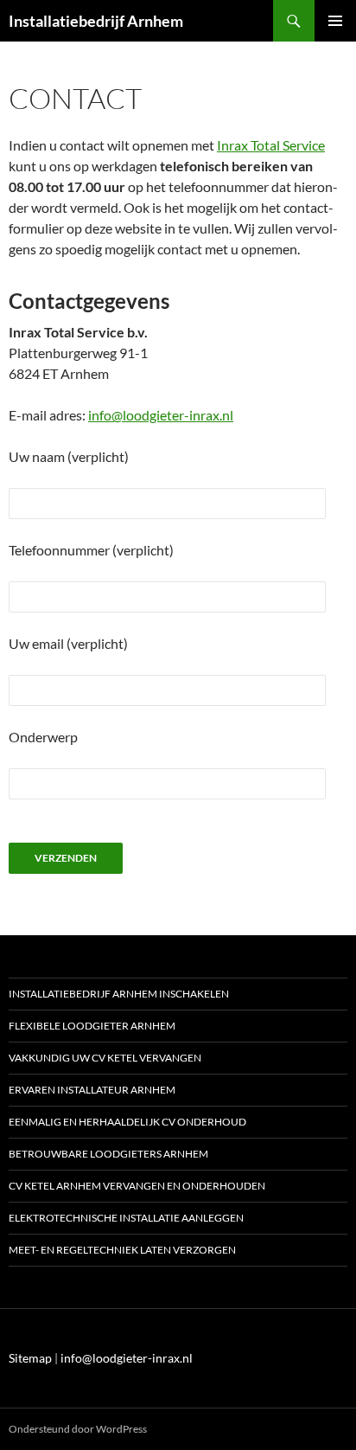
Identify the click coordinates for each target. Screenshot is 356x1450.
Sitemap (30, 1358)
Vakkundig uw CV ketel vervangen (105, 1057)
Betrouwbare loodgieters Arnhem (108, 1153)
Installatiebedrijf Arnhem (96, 20)
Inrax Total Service (271, 145)
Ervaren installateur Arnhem (92, 1089)
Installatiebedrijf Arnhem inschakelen (119, 993)
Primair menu (335, 21)
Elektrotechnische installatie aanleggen (126, 1217)
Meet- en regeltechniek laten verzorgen (122, 1249)
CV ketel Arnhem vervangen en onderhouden (137, 1185)
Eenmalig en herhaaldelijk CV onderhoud (127, 1121)
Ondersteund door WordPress (78, 1428)
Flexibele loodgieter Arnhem (92, 1025)
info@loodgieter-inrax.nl (160, 415)
